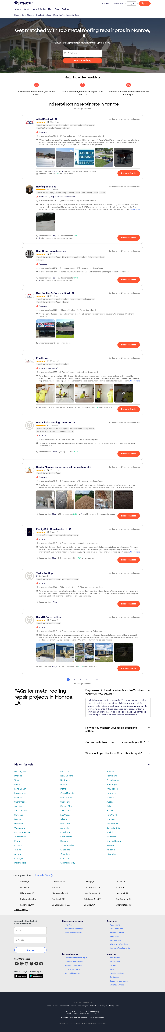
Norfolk (110, 832)
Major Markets (23, 764)
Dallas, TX (120, 881)
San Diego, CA (27, 905)
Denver (18, 819)
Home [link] (16, 15)
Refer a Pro (114, 936)
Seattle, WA (89, 905)
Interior (18, 9)
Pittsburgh (112, 784)
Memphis (111, 793)
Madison (111, 850)
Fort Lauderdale (22, 832)
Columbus (65, 858)
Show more (135, 209)
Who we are (115, 962)
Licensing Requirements (120, 948)
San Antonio (112, 823)
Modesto (18, 797)
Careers (113, 965)
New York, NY (122, 893)
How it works (115, 958)
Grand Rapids (67, 793)
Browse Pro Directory (73, 929)
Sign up (30, 950)
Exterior (27, 9)
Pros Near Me (115, 940)
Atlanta (18, 854)
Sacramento (20, 802)
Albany (63, 819)
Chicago (18, 858)
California (75, 1012)
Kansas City (66, 806)
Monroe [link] (30, 15)
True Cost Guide (116, 929)
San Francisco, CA (61, 905)
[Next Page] (102, 679)
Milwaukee (112, 854)
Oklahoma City (67, 863)
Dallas (109, 806)
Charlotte (65, 832)
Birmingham (20, 771)
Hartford (18, 823)
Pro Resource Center (73, 965)
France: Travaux (51, 1006)
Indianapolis (20, 863)
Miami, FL (120, 887)
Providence (112, 789)
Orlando (18, 845)
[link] (82, 123)
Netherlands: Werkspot (98, 1006)
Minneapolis (66, 797)
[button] (45, 157)
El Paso (110, 810)
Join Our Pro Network (74, 962)
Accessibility (94, 1013)
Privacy (68, 1012)
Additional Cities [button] (21, 910)
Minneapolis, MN (60, 893)
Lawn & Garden (39, 9)
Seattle (110, 845)
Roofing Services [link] (43, 15)
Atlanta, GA (25, 881)
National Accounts (72, 973)
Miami (17, 841)
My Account (115, 925)
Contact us (114, 977)
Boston (63, 784)
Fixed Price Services (73, 933)
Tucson (17, 780)
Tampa (17, 850)
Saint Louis (65, 810)
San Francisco (21, 810)
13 (97, 680)
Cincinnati (65, 850)
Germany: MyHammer (68, 1006)
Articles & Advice (62, 9)
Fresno (17, 784)
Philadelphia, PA (28, 899)
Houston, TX (58, 887)
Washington (20, 828)
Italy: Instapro (83, 1006)
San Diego (19, 806)
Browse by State (42, 875)
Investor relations (117, 973)
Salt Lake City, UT (92, 899)
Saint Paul (65, 802)
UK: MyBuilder (114, 1006)
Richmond (112, 836)
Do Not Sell (84, 1012)
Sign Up (144, 3)
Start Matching (82, 60)
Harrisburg (112, 776)
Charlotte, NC (59, 881)
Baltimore (65, 780)
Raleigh (64, 841)
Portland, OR (58, 899)
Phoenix (18, 776)
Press (112, 969)
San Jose (18, 815)
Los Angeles (20, 793)
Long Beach (20, 789)
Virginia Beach (114, 841)
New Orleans (66, 776)
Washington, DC (124, 905)
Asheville (64, 828)
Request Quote (128, 173)
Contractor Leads (72, 969)
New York (65, 823)
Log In (132, 3)
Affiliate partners (117, 985)
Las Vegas (65, 815)
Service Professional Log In (76, 958)
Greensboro (66, 836)
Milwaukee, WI (27, 893)
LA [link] (23, 15)
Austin (110, 802)
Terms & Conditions (97, 1017)
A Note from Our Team (119, 944)
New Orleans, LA (92, 893)
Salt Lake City (113, 828)
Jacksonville (20, 836)
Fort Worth (112, 815)
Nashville (111, 797)
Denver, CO (26, 887)
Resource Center (117, 933)
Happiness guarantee (119, 981)
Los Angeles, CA (92, 887)
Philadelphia (113, 780)
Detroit (63, 789)
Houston (111, 819)
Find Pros (68, 925)
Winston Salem (67, 845)
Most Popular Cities (21, 875)
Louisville (64, 771)
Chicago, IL (89, 881)
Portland (111, 771)
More (50, 9)
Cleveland (65, 854)
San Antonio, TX (123, 899)
